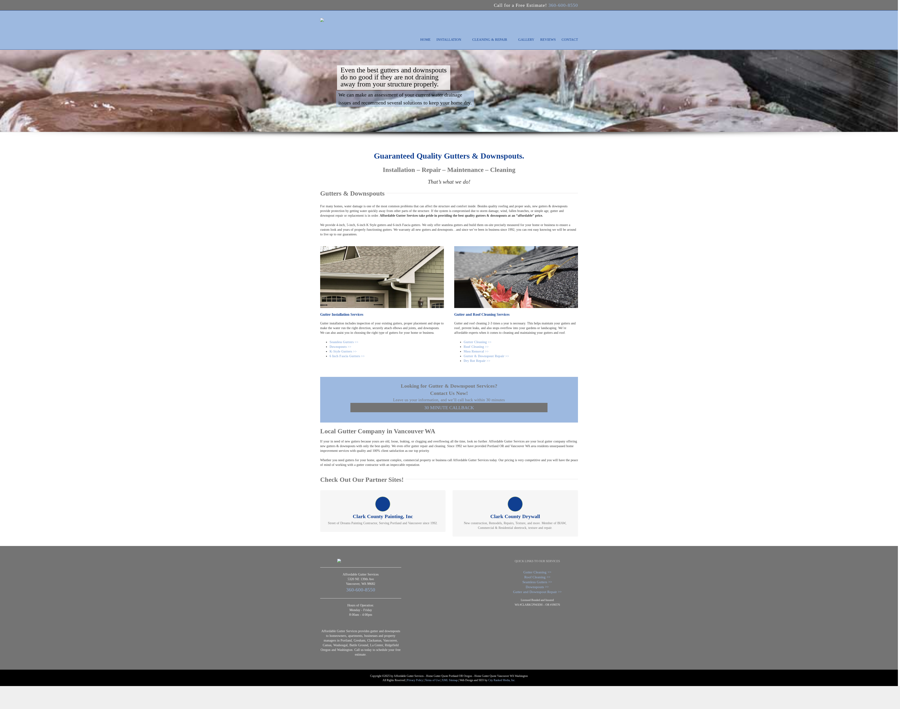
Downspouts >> (340, 347)
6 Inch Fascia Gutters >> (347, 356)
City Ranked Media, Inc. (501, 680)
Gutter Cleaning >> (477, 342)
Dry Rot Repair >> (477, 361)
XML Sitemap (450, 680)
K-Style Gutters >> (343, 351)
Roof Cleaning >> (476, 347)
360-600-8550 (563, 5)
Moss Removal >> (476, 351)
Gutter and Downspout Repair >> (537, 592)
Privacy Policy (415, 680)
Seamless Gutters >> (344, 342)
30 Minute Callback (449, 407)
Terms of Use (432, 680)
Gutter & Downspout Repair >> (486, 356)
